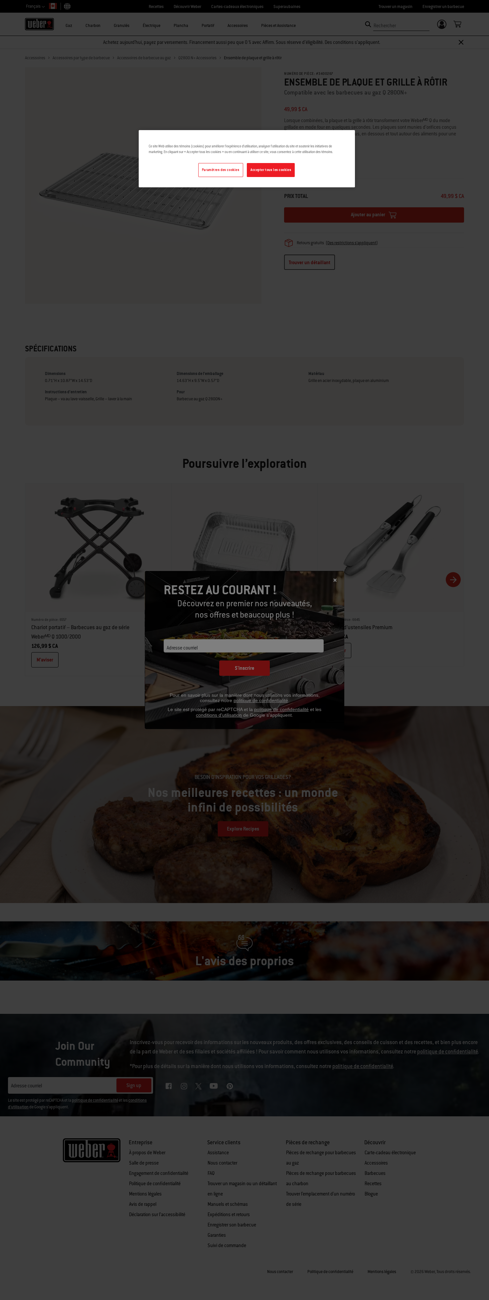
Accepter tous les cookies (270, 170)
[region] (247, 158)
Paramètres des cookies (221, 170)
